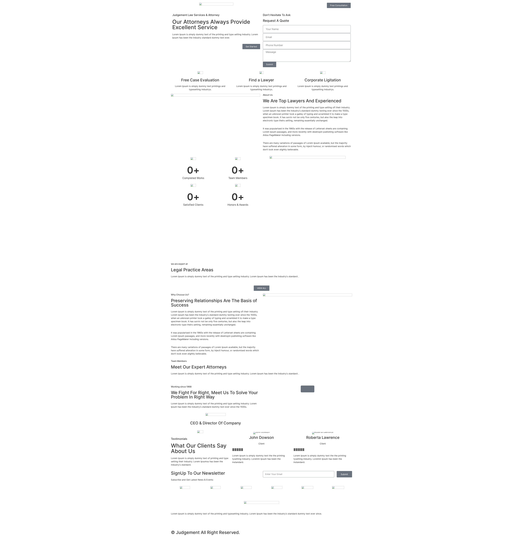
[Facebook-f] (196, 523)
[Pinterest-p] (181, 523)
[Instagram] (174, 523)
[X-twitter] (189, 523)
